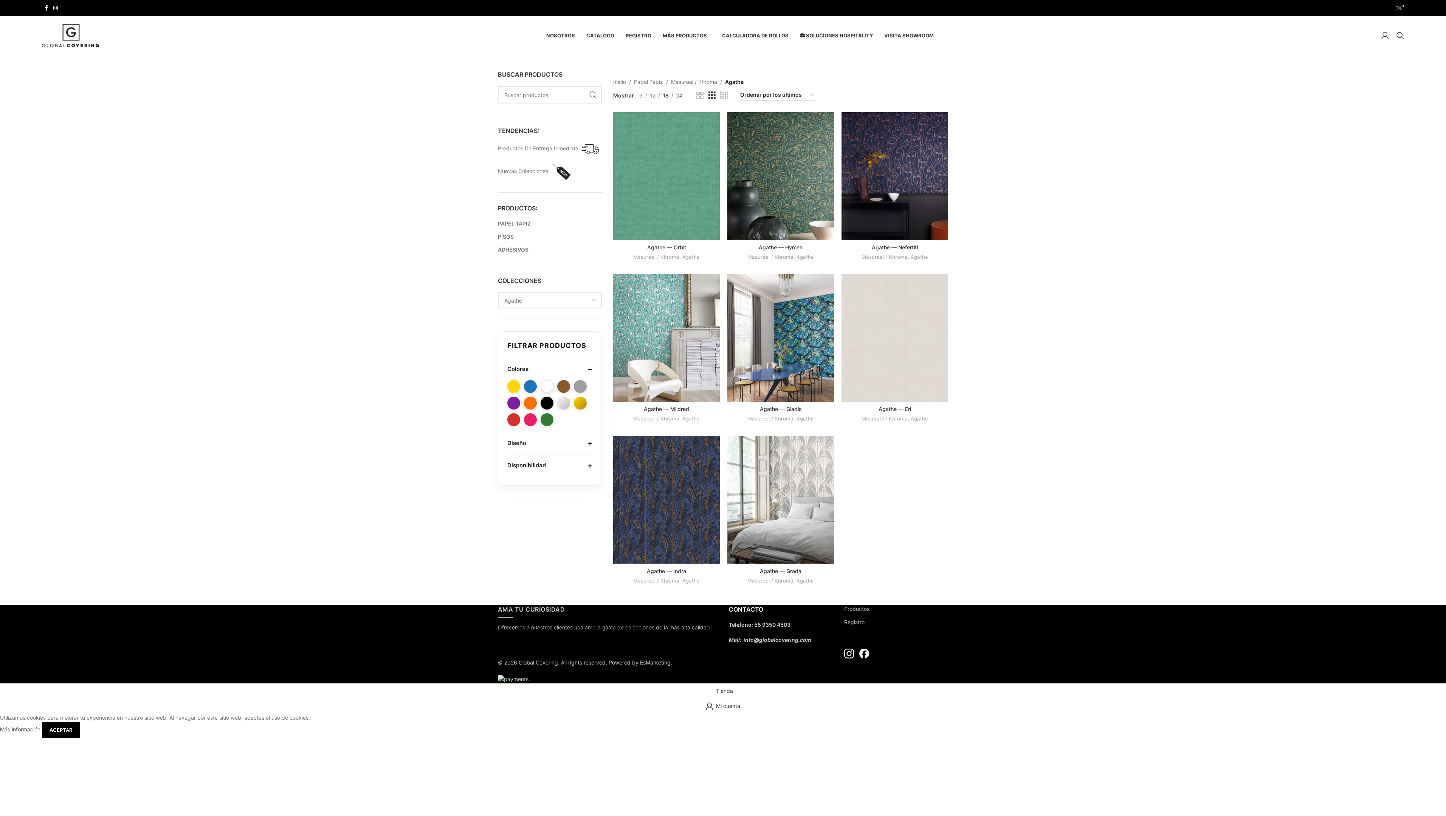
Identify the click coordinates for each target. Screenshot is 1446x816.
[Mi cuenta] (1385, 35)
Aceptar (61, 730)
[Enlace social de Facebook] (46, 8)
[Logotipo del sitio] (70, 35)
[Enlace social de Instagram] (55, 8)
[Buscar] (1400, 35)
